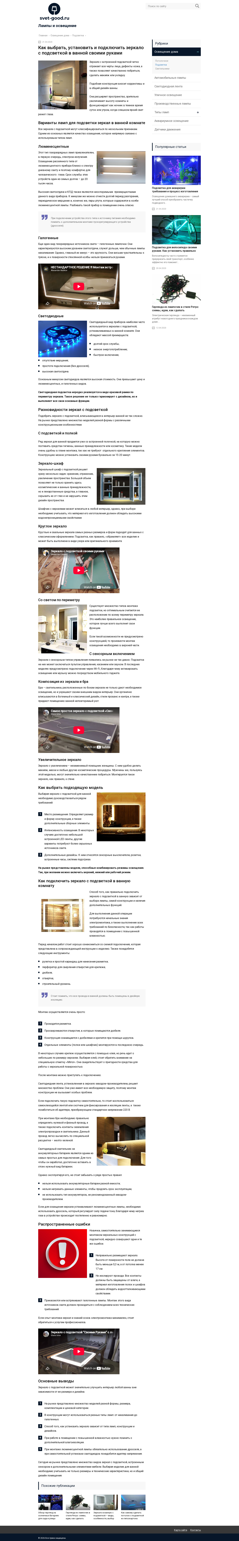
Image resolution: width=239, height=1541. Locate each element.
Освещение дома (166, 51)
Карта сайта (180, 1530)
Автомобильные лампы (170, 77)
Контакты (195, 1530)
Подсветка (161, 64)
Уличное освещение (168, 95)
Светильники (162, 68)
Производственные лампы (172, 103)
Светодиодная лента (168, 86)
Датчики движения (167, 129)
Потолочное (161, 61)
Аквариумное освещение (171, 121)
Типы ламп (161, 112)
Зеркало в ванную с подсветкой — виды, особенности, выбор (103, 1515)
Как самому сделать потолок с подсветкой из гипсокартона (132, 1515)
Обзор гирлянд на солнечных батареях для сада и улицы (48, 1515)
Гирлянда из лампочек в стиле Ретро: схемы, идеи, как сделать (78, 1515)
